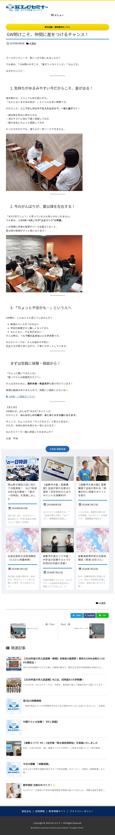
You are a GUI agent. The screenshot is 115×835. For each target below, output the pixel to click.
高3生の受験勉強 (32, 700)
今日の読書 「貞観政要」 (37, 764)
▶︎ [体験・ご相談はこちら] (20, 396)
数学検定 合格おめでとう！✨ (39, 785)
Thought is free (76, 827)
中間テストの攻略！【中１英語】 (41, 721)
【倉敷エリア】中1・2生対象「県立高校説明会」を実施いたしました (60, 743)
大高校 (32, 43)
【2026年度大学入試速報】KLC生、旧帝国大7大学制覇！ (53, 679)
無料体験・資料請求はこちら (57, 27)
